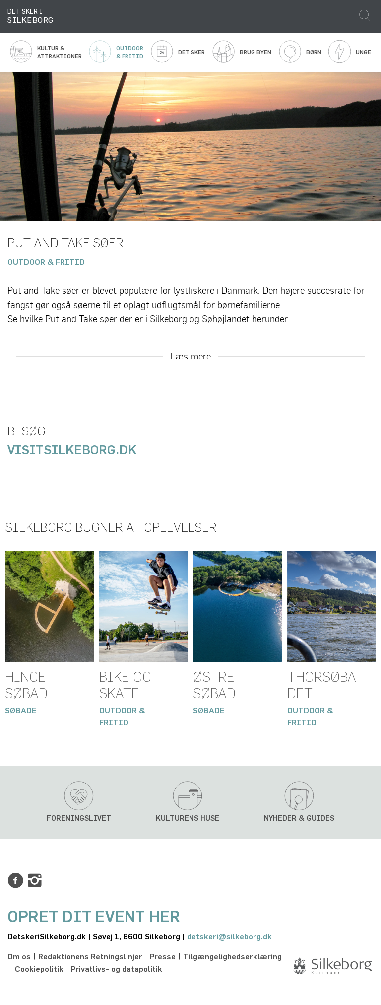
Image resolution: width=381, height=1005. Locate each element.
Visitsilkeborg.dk (73, 450)
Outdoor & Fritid (46, 262)
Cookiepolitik (39, 969)
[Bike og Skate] (144, 606)
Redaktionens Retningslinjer (90, 957)
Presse (163, 957)
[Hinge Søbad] (49, 606)
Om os (19, 957)
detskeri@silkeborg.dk (229, 937)
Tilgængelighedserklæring (232, 957)
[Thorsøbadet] (332, 606)
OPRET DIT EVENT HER (93, 917)
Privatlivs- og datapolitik (116, 969)
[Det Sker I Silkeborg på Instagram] (35, 881)
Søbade (21, 711)
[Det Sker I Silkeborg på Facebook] (15, 881)
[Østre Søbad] (237, 606)
